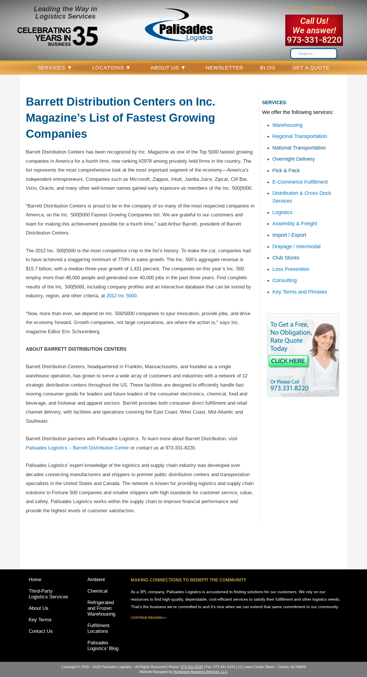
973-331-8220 (314, 40)
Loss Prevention (290, 269)
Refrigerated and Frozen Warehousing (101, 608)
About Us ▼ (168, 68)
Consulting (284, 280)
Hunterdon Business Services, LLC (200, 672)
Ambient (96, 579)
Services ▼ (55, 68)
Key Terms (40, 619)
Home (295, 7)
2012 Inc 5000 (121, 295)
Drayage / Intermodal (296, 246)
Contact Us (322, 7)
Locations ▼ (111, 68)
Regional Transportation (299, 136)
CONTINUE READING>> (148, 617)
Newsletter (224, 68)
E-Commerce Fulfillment (300, 182)
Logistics (282, 212)
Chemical (97, 591)
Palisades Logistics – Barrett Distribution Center (77, 448)
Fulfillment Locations (98, 628)
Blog (267, 68)
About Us (38, 608)
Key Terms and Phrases (299, 292)
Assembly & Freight (294, 223)
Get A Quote (311, 68)
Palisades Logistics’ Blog (102, 645)
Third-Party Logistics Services (48, 594)
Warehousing (287, 125)
